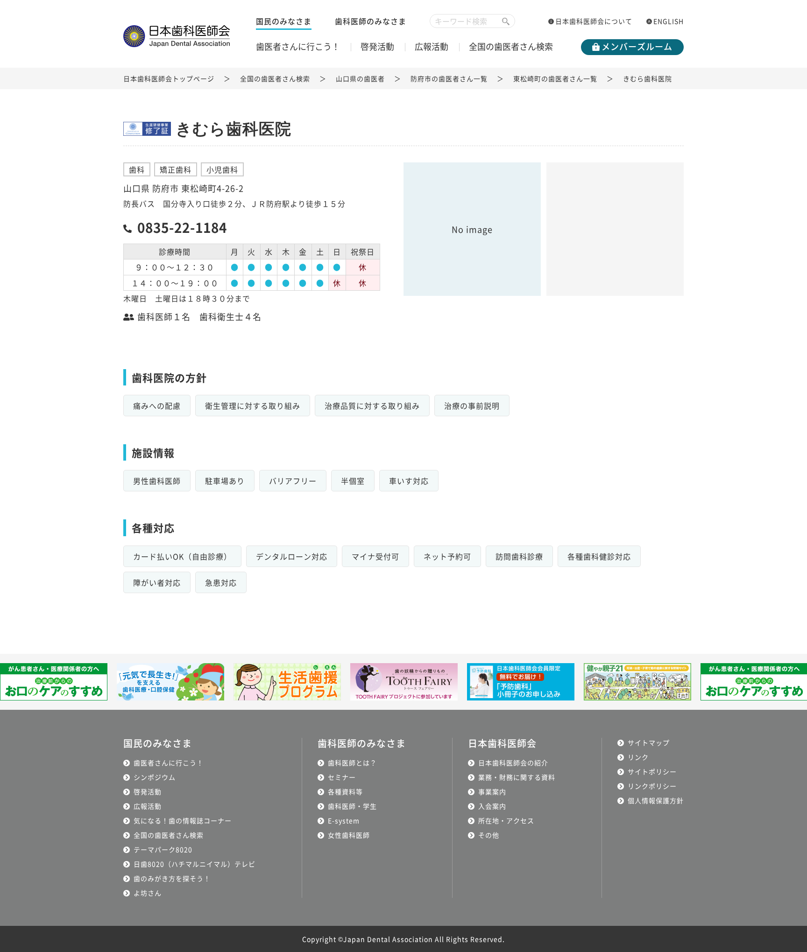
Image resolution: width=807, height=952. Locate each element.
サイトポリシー (652, 771)
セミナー (342, 777)
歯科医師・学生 (352, 806)
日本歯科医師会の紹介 (513, 762)
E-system (344, 820)
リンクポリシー (652, 786)
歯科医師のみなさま (370, 21)
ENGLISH (668, 21)
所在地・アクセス (506, 820)
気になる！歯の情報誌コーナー (183, 820)
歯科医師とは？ (352, 762)
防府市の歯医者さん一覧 (449, 78)
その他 (488, 835)
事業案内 (492, 791)
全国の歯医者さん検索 (511, 46)
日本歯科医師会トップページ (168, 78)
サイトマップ (649, 742)
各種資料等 (345, 791)
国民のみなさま (283, 21)
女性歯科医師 (349, 835)
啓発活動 (377, 46)
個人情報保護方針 (656, 800)
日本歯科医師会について (593, 21)
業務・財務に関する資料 (516, 777)
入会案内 (492, 806)
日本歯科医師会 (502, 743)
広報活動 (431, 46)
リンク (638, 757)
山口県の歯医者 (360, 78)
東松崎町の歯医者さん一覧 (555, 78)
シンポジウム (155, 777)
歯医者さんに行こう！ (298, 46)
